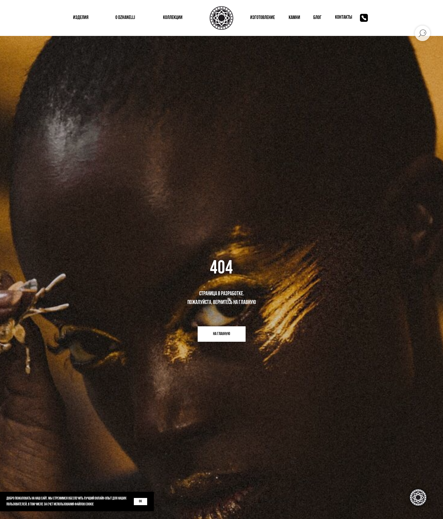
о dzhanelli (125, 17)
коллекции (173, 17)
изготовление (262, 17)
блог (317, 17)
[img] (364, 18)
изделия (80, 17)
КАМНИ (294, 17)
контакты (343, 17)
